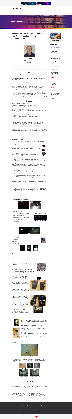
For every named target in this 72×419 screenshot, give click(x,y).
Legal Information (42, 405)
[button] (51, 13)
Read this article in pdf (29, 43)
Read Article (52, 53)
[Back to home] (16, 8)
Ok (36, 417)
